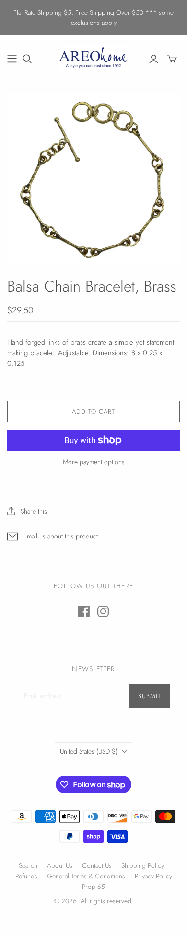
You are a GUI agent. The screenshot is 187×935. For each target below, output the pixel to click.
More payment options (94, 462)
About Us (59, 865)
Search (28, 865)
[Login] (154, 59)
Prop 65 (93, 886)
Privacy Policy (153, 876)
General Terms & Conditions (86, 876)
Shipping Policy (142, 865)
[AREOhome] (93, 57)
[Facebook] (84, 611)
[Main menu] (12, 59)
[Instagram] (103, 611)
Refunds (26, 876)
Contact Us (97, 865)
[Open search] (27, 59)
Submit (149, 696)
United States (88, 751)
